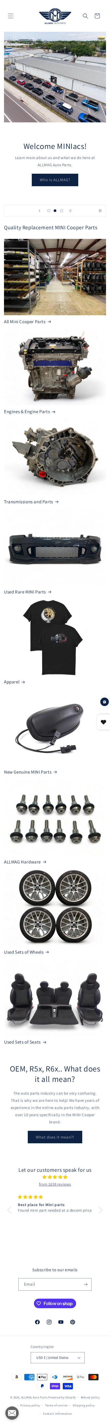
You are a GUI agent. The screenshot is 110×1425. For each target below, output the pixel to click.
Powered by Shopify (62, 1397)
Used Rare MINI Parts (25, 592)
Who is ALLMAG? (55, 179)
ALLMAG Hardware (22, 862)
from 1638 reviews (55, 1184)
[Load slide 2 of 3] (55, 210)
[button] (11, 16)
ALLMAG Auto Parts (34, 1397)
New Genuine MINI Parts (28, 772)
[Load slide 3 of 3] (61, 210)
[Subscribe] (85, 1284)
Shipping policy (84, 1405)
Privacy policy (30, 1405)
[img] (55, 1177)
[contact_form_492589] (12, 1413)
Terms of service (56, 1405)
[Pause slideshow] (100, 211)
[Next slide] (70, 211)
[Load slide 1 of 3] (48, 210)
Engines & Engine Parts (27, 411)
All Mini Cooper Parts (25, 322)
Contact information (57, 1413)
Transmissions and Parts (28, 502)
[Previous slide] (39, 211)
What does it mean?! (55, 1137)
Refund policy (90, 1397)
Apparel (11, 682)
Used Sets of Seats (22, 1042)
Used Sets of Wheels (24, 952)
